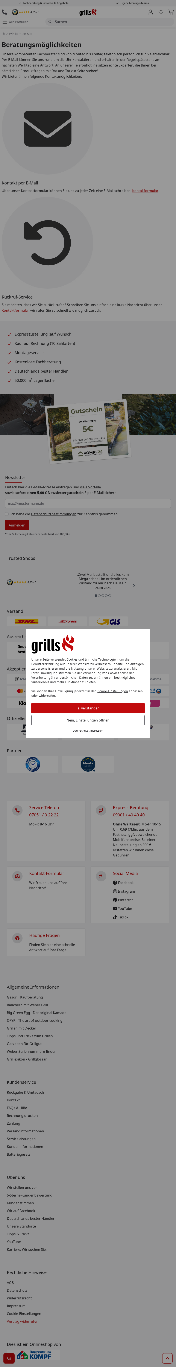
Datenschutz (80, 730)
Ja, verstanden (88, 708)
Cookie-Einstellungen (112, 691)
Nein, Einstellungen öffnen (88, 720)
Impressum (96, 730)
